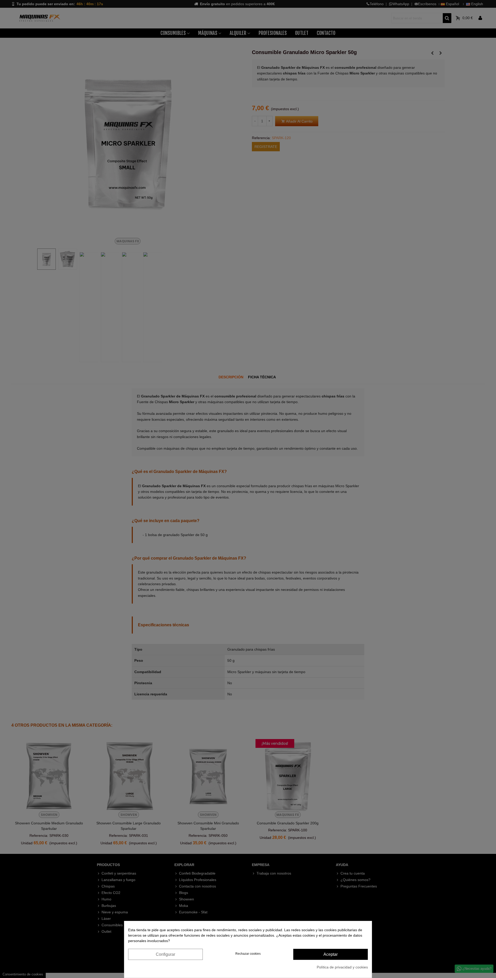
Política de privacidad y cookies (342, 967)
